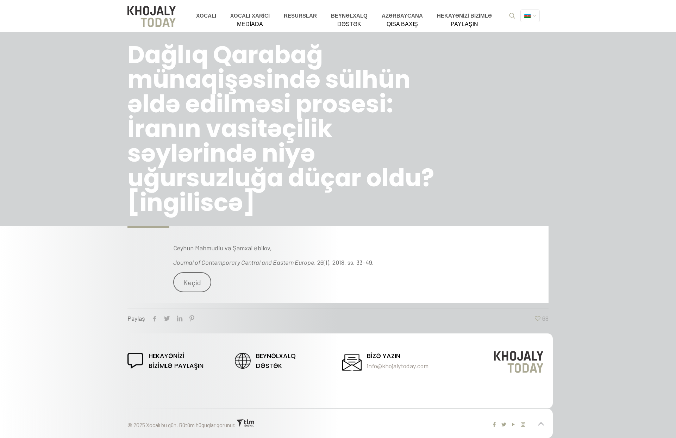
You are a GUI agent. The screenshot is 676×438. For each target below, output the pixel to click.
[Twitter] (504, 424)
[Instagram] (523, 424)
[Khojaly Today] (151, 16)
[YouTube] (513, 424)
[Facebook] (494, 424)
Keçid (192, 282)
